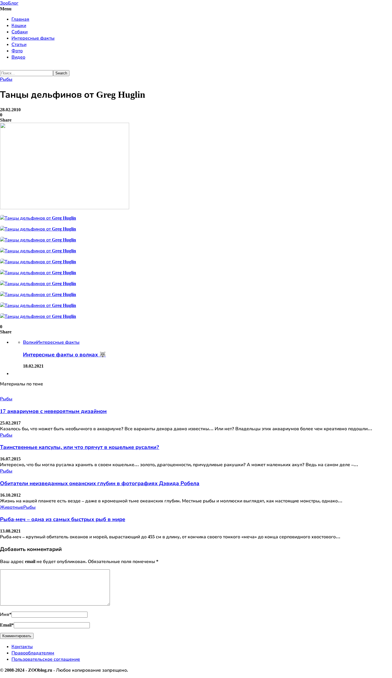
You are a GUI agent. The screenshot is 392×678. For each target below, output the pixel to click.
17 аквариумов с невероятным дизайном (53, 411)
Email (7, 625)
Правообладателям (32, 652)
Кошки (18, 25)
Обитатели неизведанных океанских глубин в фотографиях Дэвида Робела (99, 483)
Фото (17, 50)
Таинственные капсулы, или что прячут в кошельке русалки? (79, 447)
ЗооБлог (9, 3)
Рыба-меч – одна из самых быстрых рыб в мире (62, 519)
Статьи (18, 44)
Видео (18, 57)
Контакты (22, 646)
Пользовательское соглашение (45, 659)
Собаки (19, 31)
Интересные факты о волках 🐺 (64, 355)
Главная (20, 19)
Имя (5, 614)
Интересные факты (33, 38)
